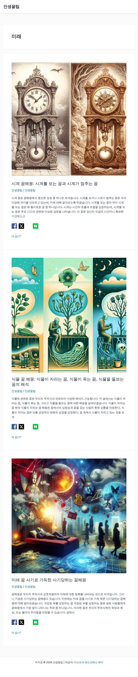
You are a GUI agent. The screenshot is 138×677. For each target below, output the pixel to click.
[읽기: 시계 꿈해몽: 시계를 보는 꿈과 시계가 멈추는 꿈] (69, 119)
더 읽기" (17, 236)
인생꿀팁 (11, 6)
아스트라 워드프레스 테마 (88, 662)
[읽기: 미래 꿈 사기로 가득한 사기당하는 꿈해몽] (69, 515)
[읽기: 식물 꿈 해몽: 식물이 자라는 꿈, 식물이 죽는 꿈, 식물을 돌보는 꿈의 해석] (69, 315)
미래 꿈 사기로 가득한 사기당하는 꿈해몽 (49, 579)
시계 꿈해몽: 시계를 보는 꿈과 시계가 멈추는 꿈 (55, 183)
